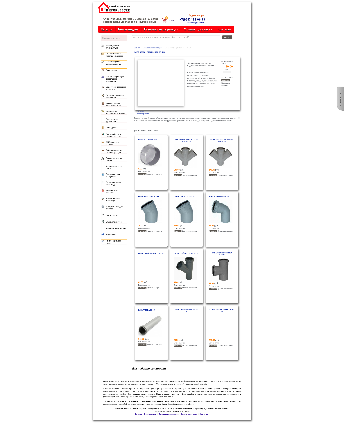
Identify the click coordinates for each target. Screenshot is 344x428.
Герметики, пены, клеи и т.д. (114, 183)
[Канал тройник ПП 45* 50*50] (185, 280)
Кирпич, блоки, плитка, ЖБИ (112, 46)
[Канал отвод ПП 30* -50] (150, 223)
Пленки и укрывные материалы (115, 96)
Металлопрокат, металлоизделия (113, 63)
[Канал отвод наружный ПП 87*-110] (161, 105)
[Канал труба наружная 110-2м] (220, 337)
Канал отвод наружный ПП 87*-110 (149, 52)
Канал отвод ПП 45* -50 (219, 196)
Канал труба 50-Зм (146, 310)
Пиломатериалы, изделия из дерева (114, 54)
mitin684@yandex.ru (196, 22)
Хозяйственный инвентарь (113, 199)
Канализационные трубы (152, 48)
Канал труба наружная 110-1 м (187, 310)
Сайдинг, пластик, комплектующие (114, 151)
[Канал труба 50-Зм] (150, 336)
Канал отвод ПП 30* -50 (148, 196)
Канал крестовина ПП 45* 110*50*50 (222, 140)
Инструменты (112, 215)
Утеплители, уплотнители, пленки (115, 112)
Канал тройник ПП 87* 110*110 (222, 254)
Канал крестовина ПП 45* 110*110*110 (186, 140)
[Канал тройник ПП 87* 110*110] (220, 281)
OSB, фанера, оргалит (112, 143)
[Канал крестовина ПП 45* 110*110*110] (185, 167)
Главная (137, 48)
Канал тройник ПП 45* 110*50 (151, 253)
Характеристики (143, 114)
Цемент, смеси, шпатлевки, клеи (113, 104)
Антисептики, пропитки (112, 191)
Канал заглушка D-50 (147, 140)
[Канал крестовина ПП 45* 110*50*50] (220, 167)
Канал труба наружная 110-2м (221, 310)
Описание (141, 112)
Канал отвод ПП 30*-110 (184, 196)
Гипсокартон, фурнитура (112, 120)
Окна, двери (111, 128)
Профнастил (111, 70)
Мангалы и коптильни (116, 228)
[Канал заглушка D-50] (150, 166)
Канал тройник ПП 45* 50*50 (186, 253)
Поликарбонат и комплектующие (113, 135)
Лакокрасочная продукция (113, 175)
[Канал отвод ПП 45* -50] (220, 223)
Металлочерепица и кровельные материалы (115, 78)
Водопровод (111, 234)
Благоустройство (114, 222)
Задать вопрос (197, 15)
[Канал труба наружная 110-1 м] (185, 337)
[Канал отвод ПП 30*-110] (185, 223)
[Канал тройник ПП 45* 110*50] (150, 280)
